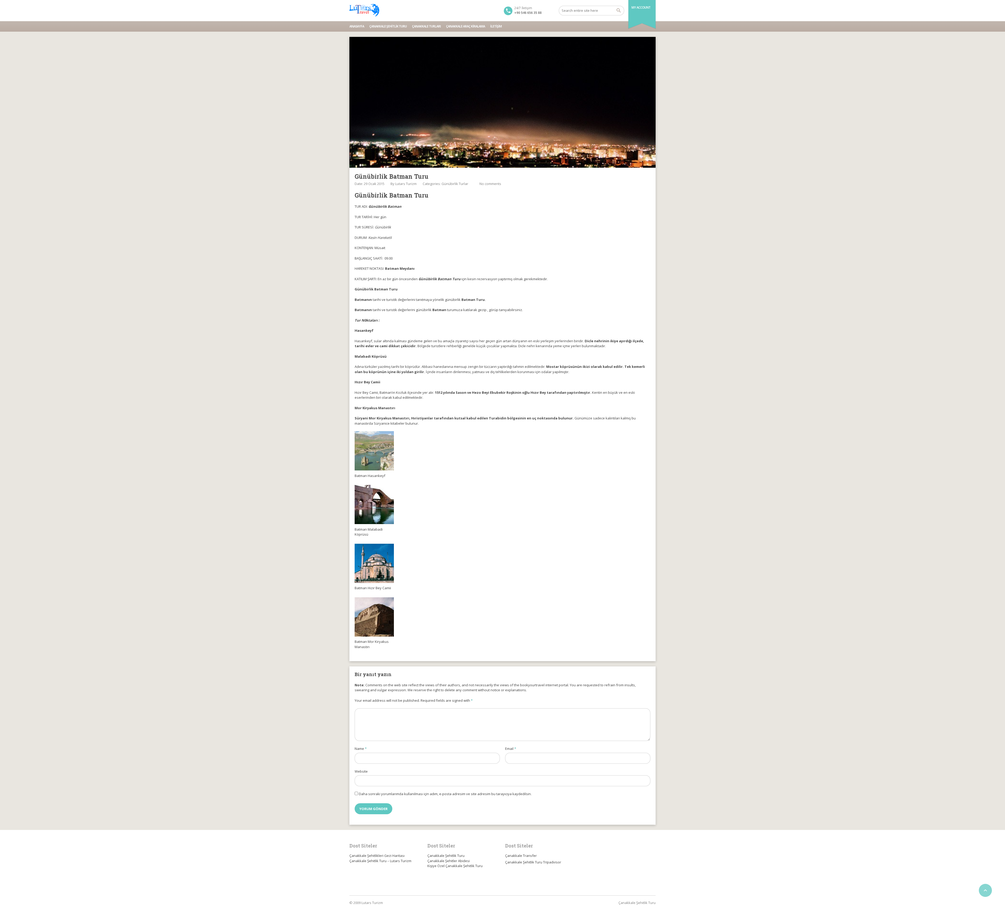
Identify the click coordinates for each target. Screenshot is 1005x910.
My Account (641, 7)
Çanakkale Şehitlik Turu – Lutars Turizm (380, 860)
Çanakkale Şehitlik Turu (388, 26)
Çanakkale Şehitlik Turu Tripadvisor (533, 862)
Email (510, 748)
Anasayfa (356, 26)
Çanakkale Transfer (521, 855)
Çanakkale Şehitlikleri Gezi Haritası (377, 855)
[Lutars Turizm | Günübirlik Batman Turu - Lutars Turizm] (364, 10)
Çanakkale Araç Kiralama (465, 26)
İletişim (496, 26)
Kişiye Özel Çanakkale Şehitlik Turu (455, 865)
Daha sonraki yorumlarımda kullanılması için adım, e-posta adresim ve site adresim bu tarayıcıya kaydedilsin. (445, 793)
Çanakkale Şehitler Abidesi (448, 860)
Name (361, 748)
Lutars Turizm (406, 183)
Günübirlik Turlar (455, 183)
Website (361, 771)
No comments (490, 183)
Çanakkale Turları (426, 26)
